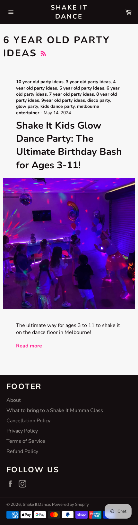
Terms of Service (25, 441)
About (13, 400)
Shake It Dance (69, 12)
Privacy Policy (22, 430)
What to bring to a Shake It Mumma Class (54, 410)
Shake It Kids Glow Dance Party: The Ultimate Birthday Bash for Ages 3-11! (69, 145)
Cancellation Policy (28, 420)
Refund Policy (22, 451)
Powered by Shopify (70, 504)
